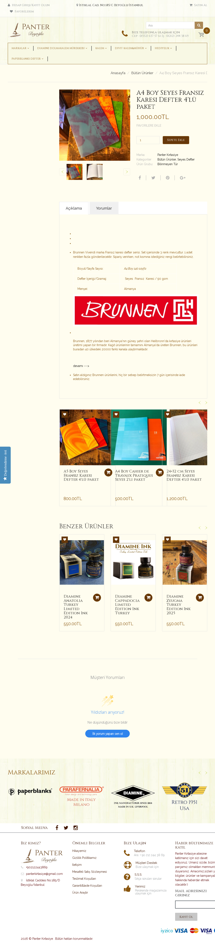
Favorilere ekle (148, 125)
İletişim (77, 864)
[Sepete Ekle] (108, 472)
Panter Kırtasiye (167, 155)
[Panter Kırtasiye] (30, 29)
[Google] (182, 177)
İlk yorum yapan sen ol (107, 734)
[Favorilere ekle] (65, 414)
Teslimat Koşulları (84, 878)
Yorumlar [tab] (104, 208)
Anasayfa (118, 73)
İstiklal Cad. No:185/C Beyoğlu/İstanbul (111, 5)
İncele (30, 792)
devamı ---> (81, 366)
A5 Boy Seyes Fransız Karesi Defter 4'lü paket (81, 475)
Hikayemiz (79, 851)
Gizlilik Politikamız (84, 857)
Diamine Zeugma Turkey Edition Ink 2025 (178, 605)
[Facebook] (139, 177)
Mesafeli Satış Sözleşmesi (89, 871)
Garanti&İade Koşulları (87, 885)
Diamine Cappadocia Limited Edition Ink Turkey (127, 605)
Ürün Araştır (80, 892)
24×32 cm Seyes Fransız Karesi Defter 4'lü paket (184, 475)
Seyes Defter (186, 159)
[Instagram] (76, 827)
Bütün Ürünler (142, 73)
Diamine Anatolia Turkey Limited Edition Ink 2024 (76, 607)
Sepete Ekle (176, 140)
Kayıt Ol (186, 917)
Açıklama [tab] (74, 208)
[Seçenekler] (97, 598)
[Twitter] (152, 177)
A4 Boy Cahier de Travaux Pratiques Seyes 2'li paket (134, 475)
